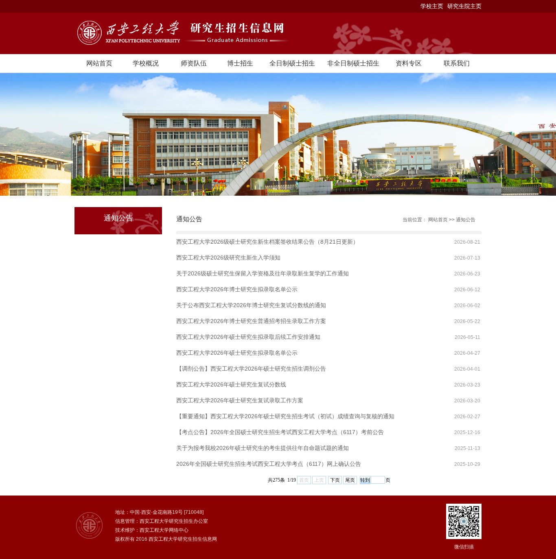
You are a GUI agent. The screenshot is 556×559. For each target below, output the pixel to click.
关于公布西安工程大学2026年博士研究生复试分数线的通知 (251, 305)
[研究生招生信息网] (278, 33)
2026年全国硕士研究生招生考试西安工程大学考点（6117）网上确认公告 (268, 464)
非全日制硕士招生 (353, 63)
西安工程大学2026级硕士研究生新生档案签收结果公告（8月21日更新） (267, 241)
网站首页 (99, 63)
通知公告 (465, 220)
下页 (335, 480)
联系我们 (457, 63)
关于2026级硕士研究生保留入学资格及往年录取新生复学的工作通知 (262, 273)
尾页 (350, 480)
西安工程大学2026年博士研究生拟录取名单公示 (237, 289)
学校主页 (431, 6)
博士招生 (240, 63)
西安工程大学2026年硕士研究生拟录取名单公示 (237, 352)
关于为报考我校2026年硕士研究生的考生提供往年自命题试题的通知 (262, 448)
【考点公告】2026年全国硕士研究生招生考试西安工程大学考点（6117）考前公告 (280, 432)
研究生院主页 (464, 6)
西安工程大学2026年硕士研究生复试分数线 (231, 384)
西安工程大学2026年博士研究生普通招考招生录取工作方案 (251, 321)
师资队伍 (194, 63)
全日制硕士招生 (292, 63)
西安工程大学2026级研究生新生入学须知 (228, 257)
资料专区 (409, 63)
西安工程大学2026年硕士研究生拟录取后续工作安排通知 (248, 337)
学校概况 (146, 63)
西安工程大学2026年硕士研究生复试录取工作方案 (239, 400)
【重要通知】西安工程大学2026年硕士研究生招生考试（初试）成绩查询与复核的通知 (285, 416)
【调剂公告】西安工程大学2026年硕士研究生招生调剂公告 (251, 368)
